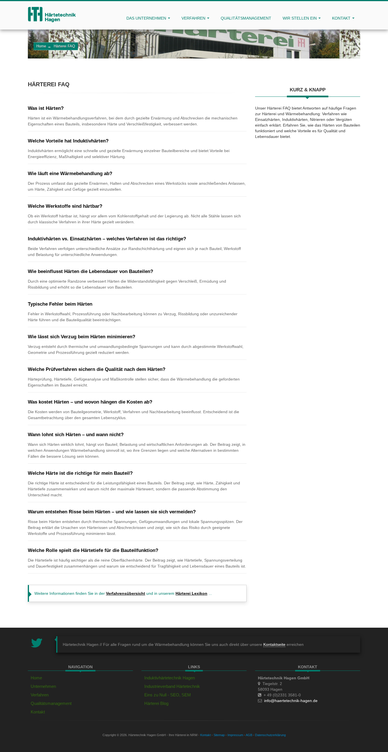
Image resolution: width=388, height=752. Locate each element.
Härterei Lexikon (191, 593)
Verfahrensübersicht (125, 593)
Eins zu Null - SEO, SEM (167, 694)
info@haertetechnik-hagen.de (291, 700)
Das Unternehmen (146, 18)
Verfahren (194, 18)
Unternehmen (43, 686)
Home (41, 46)
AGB (249, 735)
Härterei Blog (156, 703)
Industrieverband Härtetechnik (172, 686)
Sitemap (219, 735)
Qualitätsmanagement (246, 18)
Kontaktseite (274, 644)
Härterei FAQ (64, 46)
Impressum (235, 735)
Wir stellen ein (300, 18)
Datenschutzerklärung (270, 735)
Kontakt (342, 18)
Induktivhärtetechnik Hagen (169, 677)
